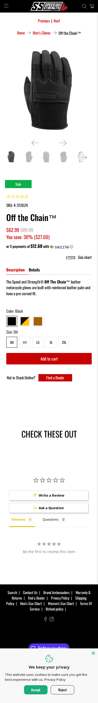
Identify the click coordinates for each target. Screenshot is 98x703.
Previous (44, 21)
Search (12, 592)
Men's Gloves (42, 33)
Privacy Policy (60, 598)
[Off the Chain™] (49, 91)
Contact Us (30, 592)
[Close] (93, 653)
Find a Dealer (55, 377)
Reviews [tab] (18, 519)
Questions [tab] (51, 519)
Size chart (84, 257)
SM (12, 342)
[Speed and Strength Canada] (49, 6)
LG (37, 342)
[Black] (11, 321)
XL (51, 342)
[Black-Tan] (24, 321)
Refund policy (54, 609)
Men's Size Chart (31, 603)
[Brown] (37, 321)
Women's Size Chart (61, 603)
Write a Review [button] (51, 495)
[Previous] (35, 143)
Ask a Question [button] (51, 508)
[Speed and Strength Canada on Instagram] (51, 620)
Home (21, 33)
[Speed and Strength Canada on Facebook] (45, 620)
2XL (64, 342)
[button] (48, 246)
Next (57, 21)
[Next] (63, 143)
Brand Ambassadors (56, 592)
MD (25, 342)
